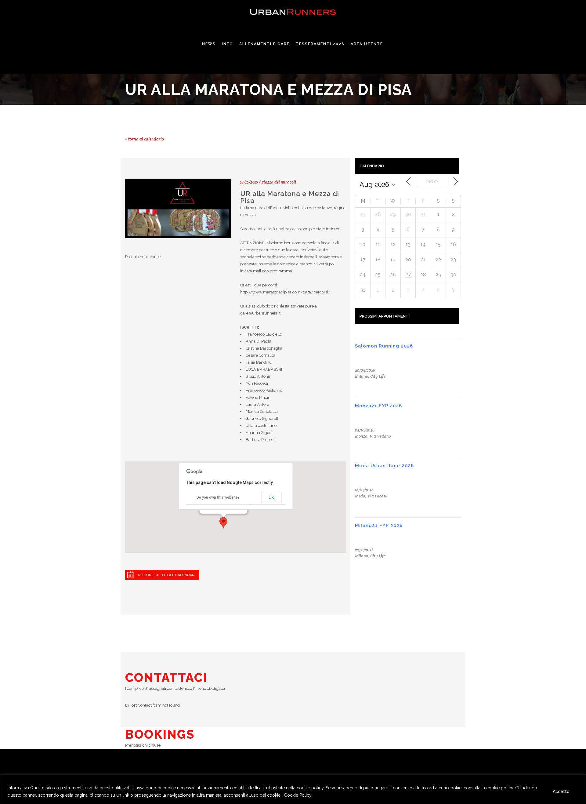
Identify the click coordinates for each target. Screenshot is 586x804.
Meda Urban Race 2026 (384, 465)
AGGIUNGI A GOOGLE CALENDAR (165, 575)
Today (432, 182)
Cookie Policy (298, 795)
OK (271, 497)
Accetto (561, 791)
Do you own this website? (218, 497)
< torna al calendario (144, 139)
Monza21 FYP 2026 (378, 406)
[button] (223, 523)
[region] (293, 789)
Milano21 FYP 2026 (379, 525)
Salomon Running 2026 (384, 346)
